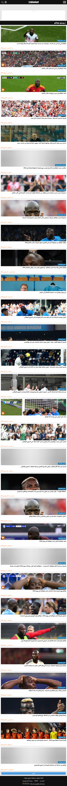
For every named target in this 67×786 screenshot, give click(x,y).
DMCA (36, 781)
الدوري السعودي (61, 638)
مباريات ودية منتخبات (60, 165)
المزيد (33, 773)
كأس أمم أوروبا (62, 538)
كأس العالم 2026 (61, 40)
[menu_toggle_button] (64, 2)
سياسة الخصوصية (28, 781)
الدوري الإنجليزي (61, 662)
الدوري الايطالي (61, 264)
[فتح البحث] (2, 2)
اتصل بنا (42, 781)
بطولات (26, 778)
